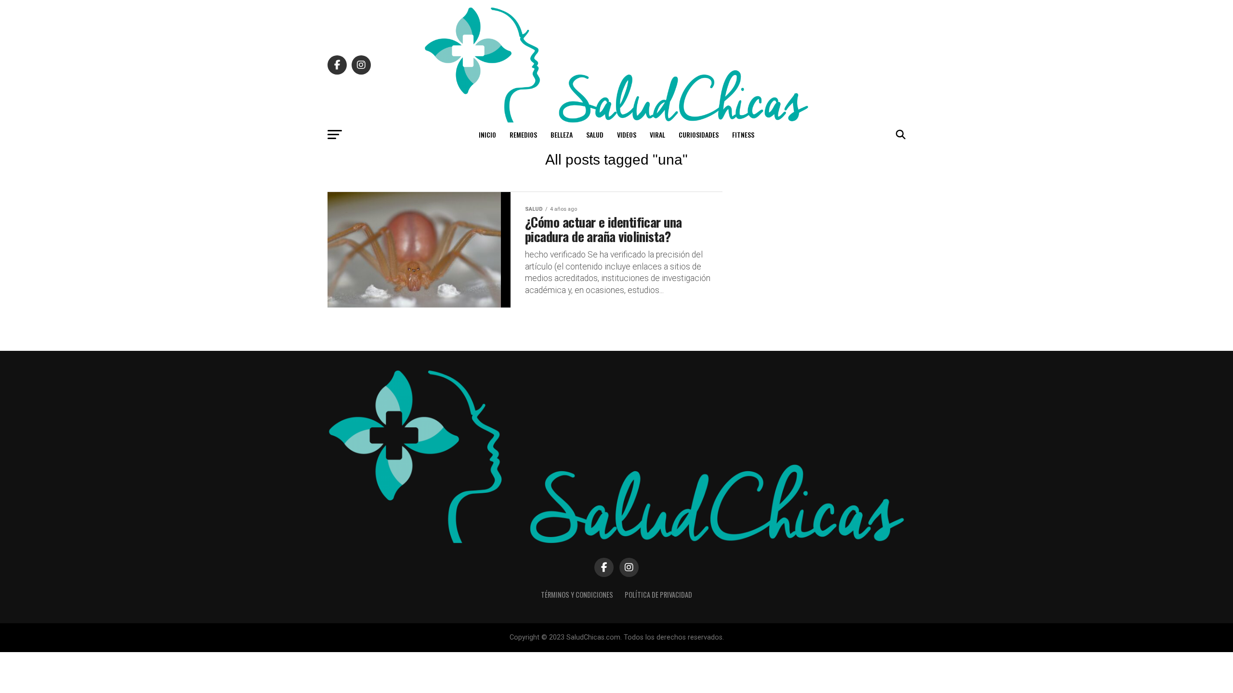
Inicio (487, 134)
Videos (626, 134)
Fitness (743, 134)
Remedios (523, 134)
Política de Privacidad (658, 595)
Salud (594, 134)
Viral (657, 134)
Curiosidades (699, 134)
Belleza (562, 134)
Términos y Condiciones (577, 595)
